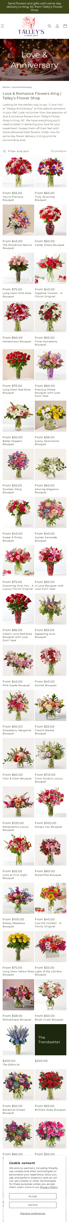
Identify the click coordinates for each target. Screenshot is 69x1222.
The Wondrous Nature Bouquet (17, 246)
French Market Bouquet (44, 732)
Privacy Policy (49, 1187)
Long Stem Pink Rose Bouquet (17, 295)
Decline (33, 1204)
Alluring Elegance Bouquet (47, 491)
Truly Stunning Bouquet (45, 198)
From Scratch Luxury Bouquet (49, 780)
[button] (49, 26)
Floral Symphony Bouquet (46, 343)
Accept (32, 1196)
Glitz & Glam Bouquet (17, 778)
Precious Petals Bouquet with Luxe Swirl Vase (47, 392)
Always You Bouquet (48, 826)
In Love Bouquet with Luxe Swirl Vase (49, 587)
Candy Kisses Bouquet (50, 245)
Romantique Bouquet (17, 1019)
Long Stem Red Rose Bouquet (17, 391)
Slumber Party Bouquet (12, 491)
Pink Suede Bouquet (16, 685)
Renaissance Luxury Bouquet (16, 828)
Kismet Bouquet (46, 685)
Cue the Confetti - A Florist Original (48, 925)
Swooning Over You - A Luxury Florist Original (18, 587)
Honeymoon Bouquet (17, 341)
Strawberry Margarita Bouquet (17, 732)
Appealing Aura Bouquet (45, 635)
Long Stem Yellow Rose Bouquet (18, 973)
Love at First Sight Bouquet (15, 876)
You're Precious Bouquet (13, 198)
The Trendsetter (49, 1039)
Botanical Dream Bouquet (14, 1111)
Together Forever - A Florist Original (48, 295)
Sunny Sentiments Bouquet (47, 442)
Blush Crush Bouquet (49, 1019)
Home (6, 87)
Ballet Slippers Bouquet (12, 442)
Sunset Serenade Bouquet (46, 539)
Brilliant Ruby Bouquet (50, 1109)
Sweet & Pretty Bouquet (12, 539)
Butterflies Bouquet (48, 875)
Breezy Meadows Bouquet (14, 925)
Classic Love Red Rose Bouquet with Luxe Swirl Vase (17, 637)
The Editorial (11, 1064)
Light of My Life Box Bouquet (48, 973)
